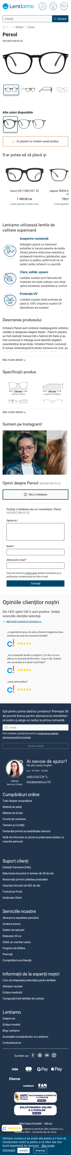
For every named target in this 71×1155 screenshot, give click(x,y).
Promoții (8, 954)
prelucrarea (31, 573)
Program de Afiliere (14, 948)
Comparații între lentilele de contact (23, 998)
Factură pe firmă (12, 892)
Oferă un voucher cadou (17, 942)
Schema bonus (11, 924)
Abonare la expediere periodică (21, 918)
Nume (11, 546)
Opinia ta (12, 520)
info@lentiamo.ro (37, 781)
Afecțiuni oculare (12, 986)
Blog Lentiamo (11, 1030)
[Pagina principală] (4, 27)
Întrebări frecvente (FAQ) (17, 867)
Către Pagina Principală (30, 1123)
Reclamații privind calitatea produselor (25, 879)
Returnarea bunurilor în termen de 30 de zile (28, 873)
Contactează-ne (12, 1043)
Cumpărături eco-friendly (17, 960)
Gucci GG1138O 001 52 (24, 190)
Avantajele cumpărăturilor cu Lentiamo (25, 1037)
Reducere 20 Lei (12, 936)
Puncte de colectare (14, 819)
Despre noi (9, 1018)
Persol (31, 26)
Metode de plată (12, 807)
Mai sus (48, 1123)
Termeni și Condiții (13, 825)
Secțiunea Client (12, 898)
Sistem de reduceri (13, 930)
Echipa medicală (12, 992)
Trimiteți (35, 583)
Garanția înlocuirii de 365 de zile (21, 886)
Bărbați (19, 26)
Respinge (40, 1150)
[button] (11, 90)
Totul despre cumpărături (17, 801)
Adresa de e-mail (17, 559)
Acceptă (23, 1150)
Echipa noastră (11, 1024)
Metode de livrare (13, 813)
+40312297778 (35, 776)
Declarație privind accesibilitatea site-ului (26, 831)
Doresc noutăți (35, 745)
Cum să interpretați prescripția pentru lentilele (29, 980)
